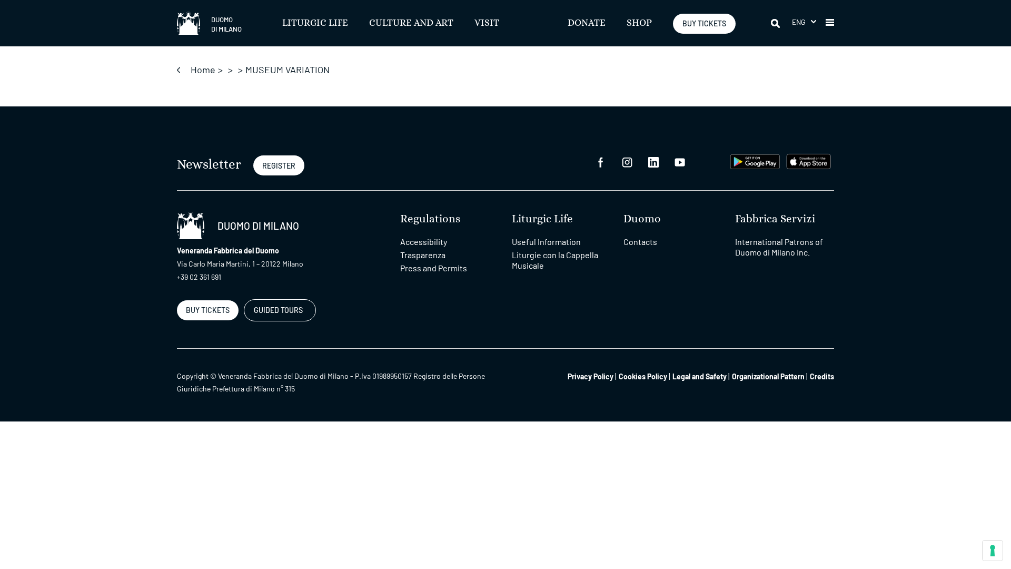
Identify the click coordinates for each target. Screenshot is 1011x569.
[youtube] (680, 161)
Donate (587, 23)
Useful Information (546, 242)
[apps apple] (808, 160)
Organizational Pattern (768, 376)
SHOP (639, 23)
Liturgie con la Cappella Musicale (555, 260)
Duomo (642, 218)
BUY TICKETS (704, 23)
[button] (804, 22)
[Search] (776, 23)
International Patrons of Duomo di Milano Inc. (779, 247)
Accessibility (423, 242)
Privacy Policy (590, 376)
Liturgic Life (315, 23)
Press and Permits (433, 268)
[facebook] (601, 161)
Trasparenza (422, 255)
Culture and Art (411, 23)
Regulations (430, 218)
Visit (486, 23)
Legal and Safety (699, 376)
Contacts (640, 242)
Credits (822, 376)
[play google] (755, 160)
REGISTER (278, 165)
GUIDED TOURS (278, 310)
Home (203, 69)
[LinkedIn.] (653, 161)
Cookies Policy (643, 376)
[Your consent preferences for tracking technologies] (993, 551)
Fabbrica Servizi (775, 218)
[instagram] (627, 161)
